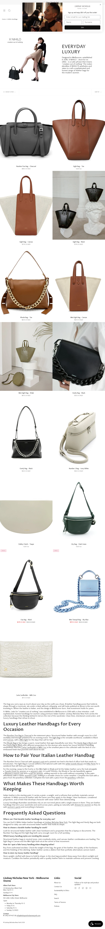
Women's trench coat (14, 773)
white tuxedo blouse (74, 764)
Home (4, 19)
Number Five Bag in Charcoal (19, 735)
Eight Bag (56, 738)
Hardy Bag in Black (85, 743)
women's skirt (36, 771)
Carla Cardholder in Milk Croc (33, 747)
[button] (9, 10)
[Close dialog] (100, 4)
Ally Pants (91, 764)
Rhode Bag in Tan (14, 743)
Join (82, 27)
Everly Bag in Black (14, 745)
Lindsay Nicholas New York (55, 822)
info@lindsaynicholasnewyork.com (28, 916)
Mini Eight (24, 740)
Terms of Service (60, 902)
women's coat (31, 776)
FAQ (55, 894)
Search (56, 898)
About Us (57, 883)
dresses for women (83, 805)
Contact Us (58, 887)
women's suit (38, 762)
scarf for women (36, 773)
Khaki (51, 769)
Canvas (10, 740)
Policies (56, 906)
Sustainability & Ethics (61, 890)
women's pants (14, 807)
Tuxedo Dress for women (15, 771)
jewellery (71, 778)
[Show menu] (4, 10)
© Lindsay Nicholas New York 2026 (14, 922)
